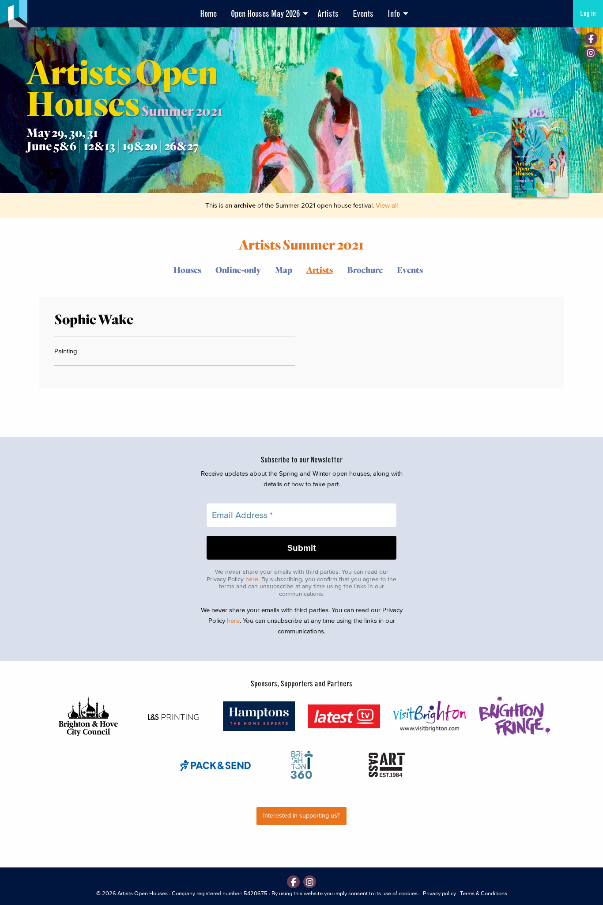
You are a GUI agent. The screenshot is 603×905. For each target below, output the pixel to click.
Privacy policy (439, 893)
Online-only (238, 270)
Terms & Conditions (483, 893)
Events (363, 13)
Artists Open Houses (142, 893)
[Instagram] (590, 52)
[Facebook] (590, 38)
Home (208, 13)
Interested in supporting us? (301, 815)
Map (283, 270)
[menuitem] (208, 13)
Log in (588, 13)
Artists (328, 13)
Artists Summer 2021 (301, 244)
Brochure (365, 270)
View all (387, 205)
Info (394, 13)
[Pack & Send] (216, 765)
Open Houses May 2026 (265, 13)
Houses (187, 270)
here (251, 579)
